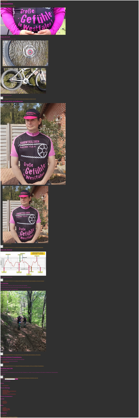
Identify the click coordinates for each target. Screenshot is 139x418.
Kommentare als (6, 409)
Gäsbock (4, 361)
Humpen (6, 98)
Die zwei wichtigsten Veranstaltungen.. (11, 357)
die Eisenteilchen (6, 3)
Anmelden (4, 407)
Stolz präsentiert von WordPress (11, 417)
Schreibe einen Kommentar (27, 98)
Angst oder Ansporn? (6, 249)
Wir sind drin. (4, 283)
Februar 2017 (5, 402)
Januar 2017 (5, 403)
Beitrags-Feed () (6, 408)
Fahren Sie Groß (5, 36)
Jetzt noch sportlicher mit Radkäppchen (11, 101)
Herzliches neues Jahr (6, 368)
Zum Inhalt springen (3, 0)
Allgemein (4, 415)
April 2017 (4, 401)
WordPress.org (5, 410)
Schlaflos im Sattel (6, 362)
